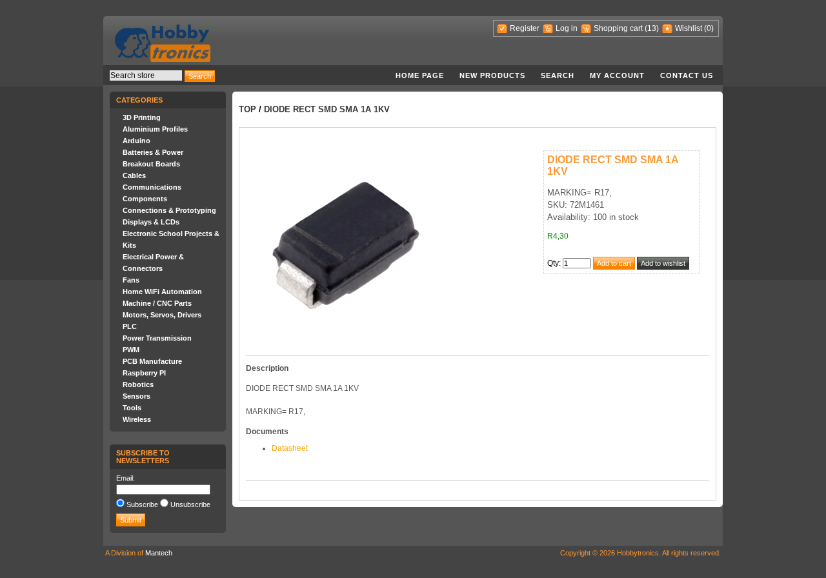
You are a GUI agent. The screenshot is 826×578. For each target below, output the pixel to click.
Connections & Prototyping (169, 210)
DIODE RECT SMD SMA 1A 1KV (327, 109)
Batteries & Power (153, 152)
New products (492, 75)
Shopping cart (618, 28)
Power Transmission (157, 338)
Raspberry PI (144, 373)
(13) (652, 28)
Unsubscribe (190, 504)
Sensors (136, 396)
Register (524, 28)
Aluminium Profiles (155, 129)
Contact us (686, 75)
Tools (132, 408)
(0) (709, 28)
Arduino (136, 140)
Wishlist (688, 28)
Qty (553, 263)
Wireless (137, 419)
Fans (131, 280)
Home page (420, 75)
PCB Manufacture (152, 361)
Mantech (158, 553)
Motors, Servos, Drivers (162, 315)
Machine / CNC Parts (157, 303)
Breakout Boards (151, 164)
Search (557, 75)
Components (145, 199)
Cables (134, 175)
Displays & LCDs (151, 222)
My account (617, 75)
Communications (152, 187)
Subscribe (142, 504)
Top (247, 109)
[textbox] (146, 75)
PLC (130, 326)
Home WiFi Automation (162, 291)
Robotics (138, 384)
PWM (131, 350)
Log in (567, 28)
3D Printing (142, 117)
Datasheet (290, 448)
